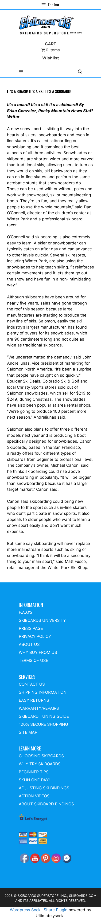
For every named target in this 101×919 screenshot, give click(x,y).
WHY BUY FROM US (38, 652)
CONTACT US (32, 684)
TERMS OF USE (33, 660)
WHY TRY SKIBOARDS (40, 764)
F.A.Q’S (25, 612)
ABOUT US (29, 644)
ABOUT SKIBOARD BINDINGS (46, 804)
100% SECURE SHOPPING (43, 724)
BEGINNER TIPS (34, 772)
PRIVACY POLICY (35, 636)
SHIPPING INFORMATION (42, 692)
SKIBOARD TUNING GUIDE (44, 716)
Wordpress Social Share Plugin (39, 909)
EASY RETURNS (34, 700)
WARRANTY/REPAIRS (39, 708)
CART (50, 43)
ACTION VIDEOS (34, 796)
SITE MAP (28, 732)
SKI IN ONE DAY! (34, 780)
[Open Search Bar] (80, 71)
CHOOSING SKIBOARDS (41, 756)
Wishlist (50, 58)
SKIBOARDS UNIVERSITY (42, 620)
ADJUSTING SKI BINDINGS (44, 788)
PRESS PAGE (31, 628)
